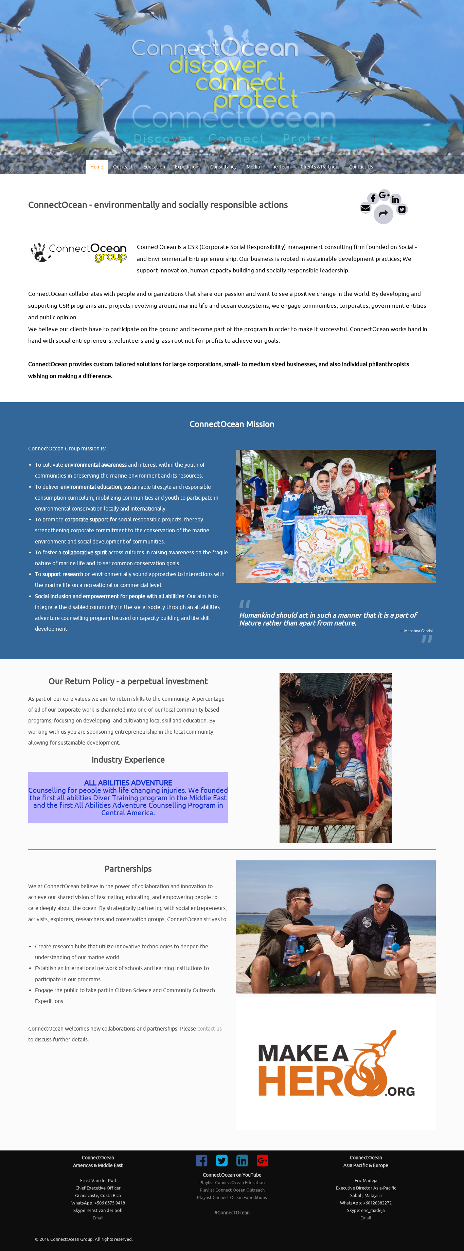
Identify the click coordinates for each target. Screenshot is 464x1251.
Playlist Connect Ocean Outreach (232, 1190)
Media (253, 166)
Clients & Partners (320, 166)
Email (98, 1217)
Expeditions (187, 166)
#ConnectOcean (232, 1212)
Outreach (123, 166)
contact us (209, 1028)
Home (96, 166)
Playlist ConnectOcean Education (232, 1182)
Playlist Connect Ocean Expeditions (232, 1197)
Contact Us (361, 166)
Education (154, 166)
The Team (280, 166)
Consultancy (223, 166)
